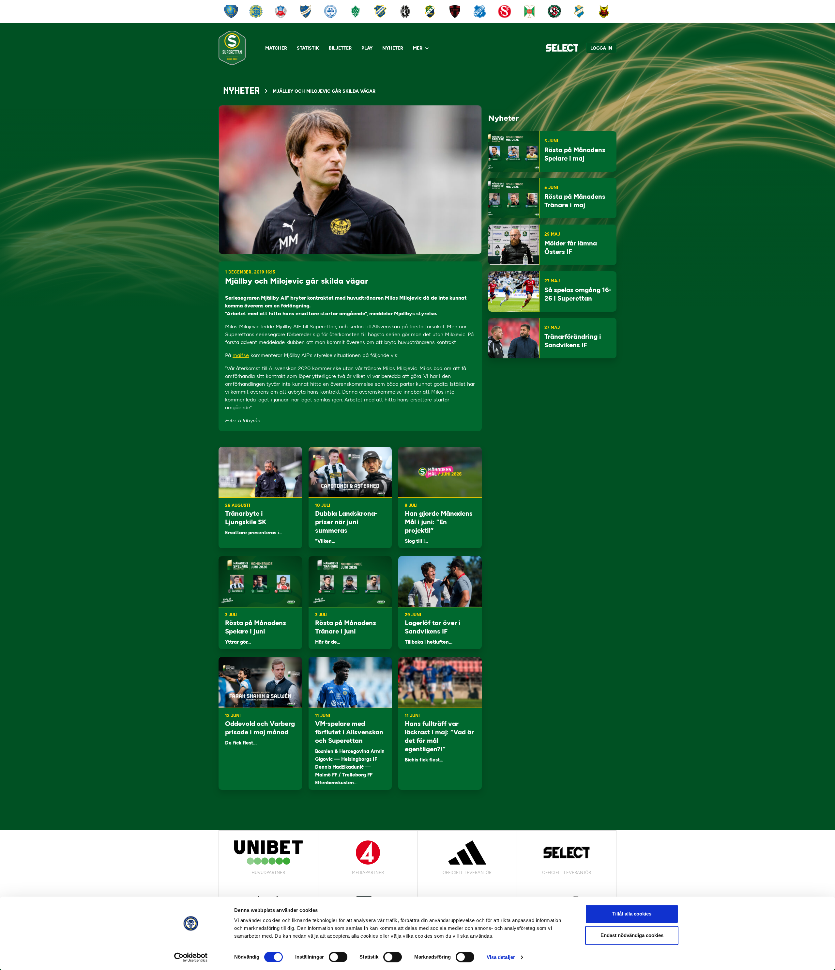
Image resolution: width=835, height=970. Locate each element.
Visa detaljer (501, 957)
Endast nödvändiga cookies (631, 935)
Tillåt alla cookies (631, 913)
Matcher (276, 48)
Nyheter (392, 48)
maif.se (241, 355)
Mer (417, 48)
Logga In (601, 48)
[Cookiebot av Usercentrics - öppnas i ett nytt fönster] (191, 957)
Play (366, 48)
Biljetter (340, 48)
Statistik (308, 48)
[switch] (338, 957)
